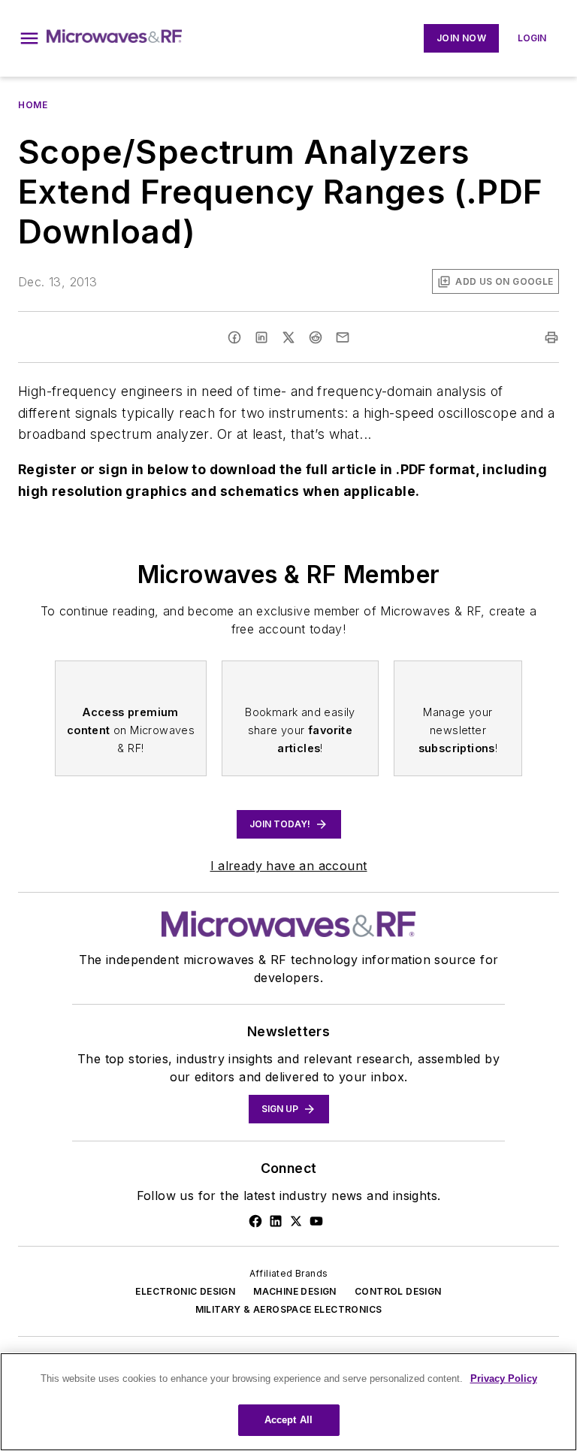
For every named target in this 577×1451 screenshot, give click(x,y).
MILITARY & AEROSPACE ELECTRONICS (288, 1309)
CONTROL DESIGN (398, 1291)
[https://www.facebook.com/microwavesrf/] (255, 1221)
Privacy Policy (503, 1378)
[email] (342, 337)
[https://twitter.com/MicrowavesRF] (296, 1221)
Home (32, 104)
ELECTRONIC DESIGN (185, 1291)
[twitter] (288, 337)
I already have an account (288, 865)
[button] (29, 38)
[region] (288, 1402)
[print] (551, 337)
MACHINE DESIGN (295, 1291)
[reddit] (315, 337)
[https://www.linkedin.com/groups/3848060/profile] (275, 1221)
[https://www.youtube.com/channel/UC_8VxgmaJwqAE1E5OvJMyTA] (316, 1221)
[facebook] (234, 337)
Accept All (288, 1419)
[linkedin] (261, 337)
